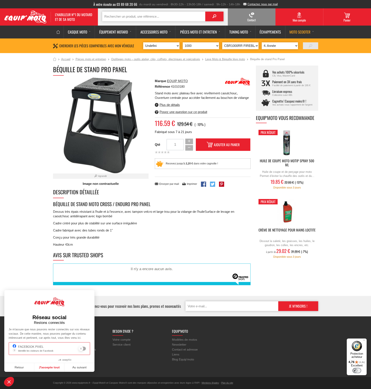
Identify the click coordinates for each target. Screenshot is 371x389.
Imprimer (192, 183)
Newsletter (179, 344)
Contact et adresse (185, 349)
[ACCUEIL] (58, 32)
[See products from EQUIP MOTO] (238, 81)
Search (214, 16)
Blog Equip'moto (183, 359)
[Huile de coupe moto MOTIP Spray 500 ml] (287, 143)
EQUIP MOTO (177, 81)
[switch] (357, 370)
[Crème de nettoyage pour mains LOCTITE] (287, 212)
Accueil (54, 59)
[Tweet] (212, 184)
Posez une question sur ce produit (183, 112)
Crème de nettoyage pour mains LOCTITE (287, 230)
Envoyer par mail (169, 183)
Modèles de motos (184, 339)
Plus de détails (170, 105)
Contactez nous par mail (263, 4)
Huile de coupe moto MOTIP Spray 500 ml (287, 163)
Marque (160, 81)
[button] (9, 382)
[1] (310, 45)
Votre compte (122, 339)
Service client (122, 344)
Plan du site (227, 382)
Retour (19, 367)
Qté (157, 144)
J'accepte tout (49, 367)
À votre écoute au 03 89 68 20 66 (115, 4)
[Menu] (364, 341)
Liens (175, 354)
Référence (163, 86)
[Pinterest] (221, 184)
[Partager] (203, 184)
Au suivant (79, 367)
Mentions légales (210, 382)
